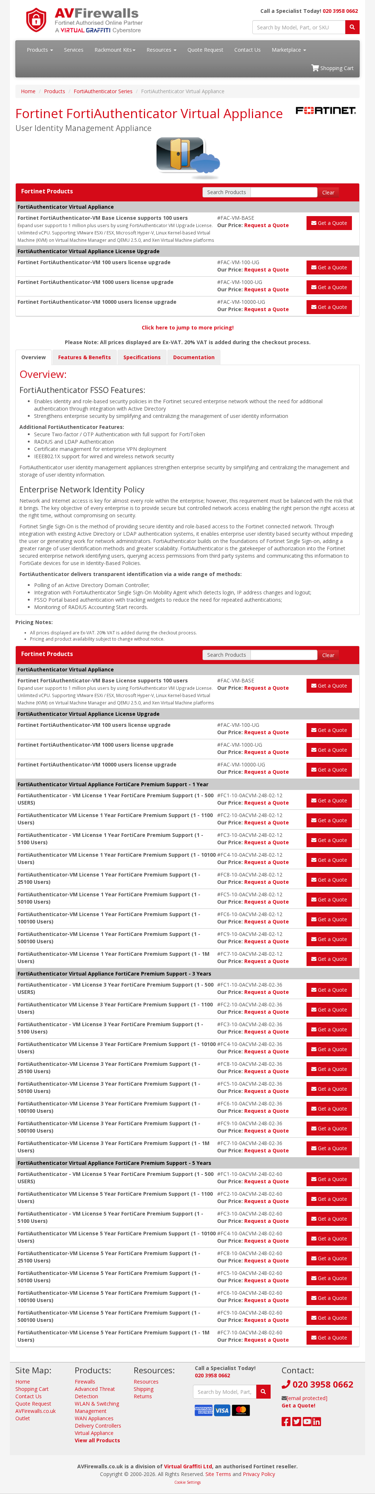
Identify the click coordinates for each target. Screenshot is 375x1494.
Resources (159, 49)
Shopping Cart (336, 68)
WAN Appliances (94, 1418)
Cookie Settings (187, 1482)
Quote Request (205, 49)
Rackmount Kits (113, 49)
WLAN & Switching (97, 1403)
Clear (328, 192)
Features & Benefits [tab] (84, 357)
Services (73, 49)
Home (28, 91)
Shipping (143, 1388)
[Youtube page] (307, 1423)
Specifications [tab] (142, 357)
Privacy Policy (259, 1474)
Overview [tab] (33, 357)
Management (91, 1410)
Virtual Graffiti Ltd (188, 1466)
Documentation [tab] (194, 357)
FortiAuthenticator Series (103, 91)
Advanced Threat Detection (95, 1392)
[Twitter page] (296, 1423)
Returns (143, 1396)
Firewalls (85, 1381)
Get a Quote (331, 222)
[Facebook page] (286, 1423)
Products (38, 49)
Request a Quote (266, 225)
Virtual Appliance (94, 1432)
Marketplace (287, 49)
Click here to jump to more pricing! (188, 327)
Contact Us (247, 49)
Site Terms (218, 1474)
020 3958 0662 (340, 10)
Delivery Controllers (98, 1425)
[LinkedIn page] (316, 1423)
